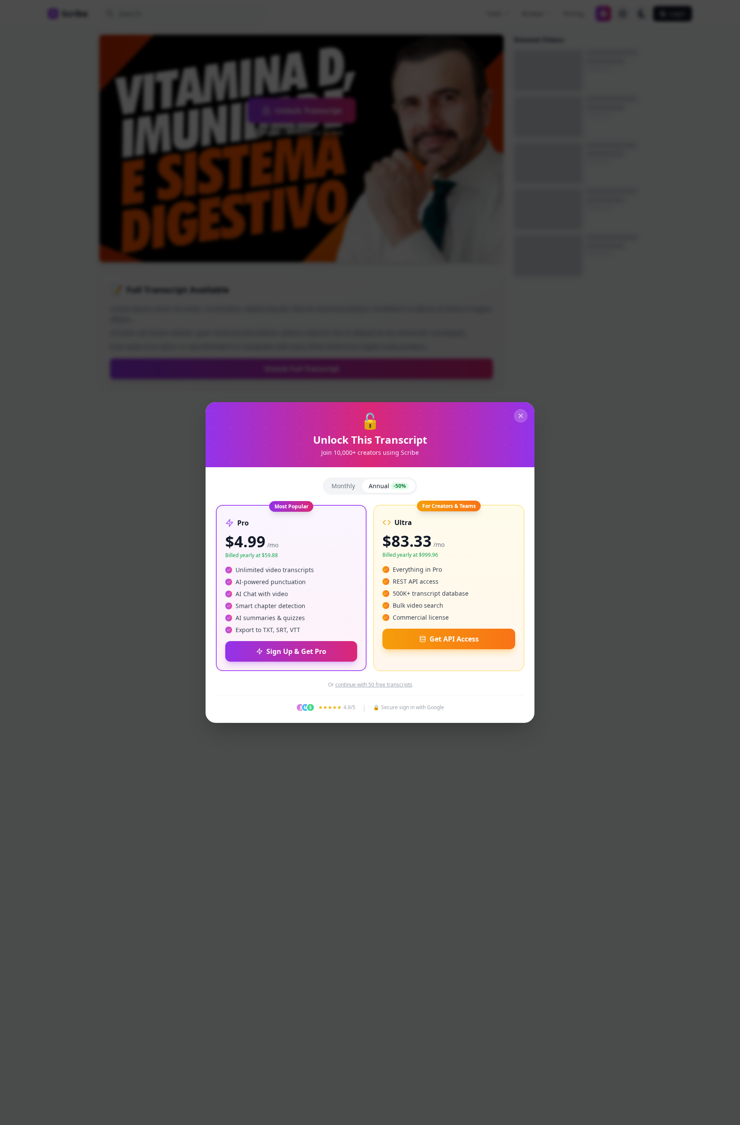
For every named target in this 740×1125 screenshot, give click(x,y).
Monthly (343, 486)
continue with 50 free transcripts (373, 684)
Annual (387, 486)
